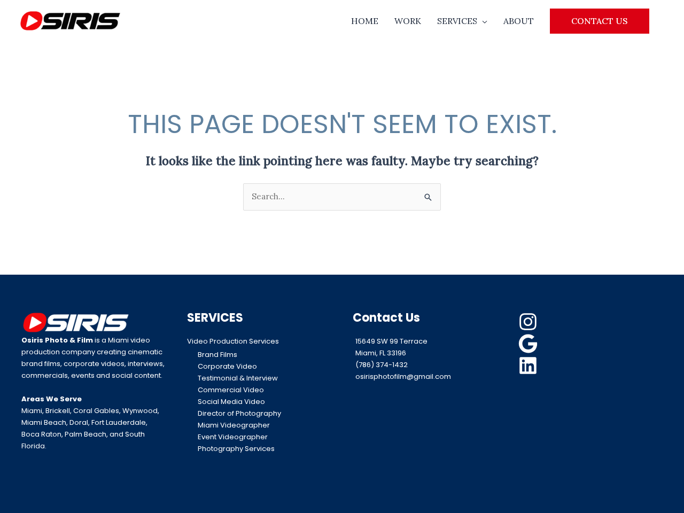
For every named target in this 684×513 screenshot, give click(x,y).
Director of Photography (239, 413)
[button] (599, 21)
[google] (529, 343)
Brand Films (217, 354)
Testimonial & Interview (238, 378)
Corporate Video (227, 366)
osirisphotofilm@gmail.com (403, 376)
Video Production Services (233, 341)
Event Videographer (233, 437)
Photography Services (236, 449)
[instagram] (529, 321)
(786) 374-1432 (381, 365)
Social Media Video (231, 402)
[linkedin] (529, 365)
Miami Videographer (234, 425)
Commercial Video (231, 390)
